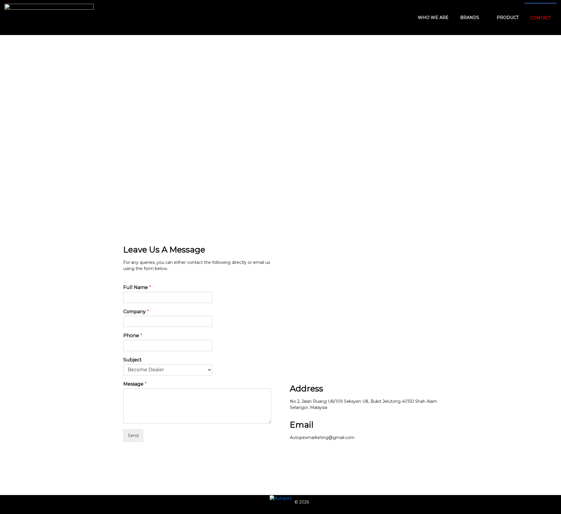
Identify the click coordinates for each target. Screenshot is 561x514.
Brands (469, 17)
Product (508, 17)
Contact (540, 17)
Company (136, 311)
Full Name (137, 287)
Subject (132, 360)
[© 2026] (281, 498)
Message (135, 384)
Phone (132, 335)
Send (133, 435)
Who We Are (433, 17)
